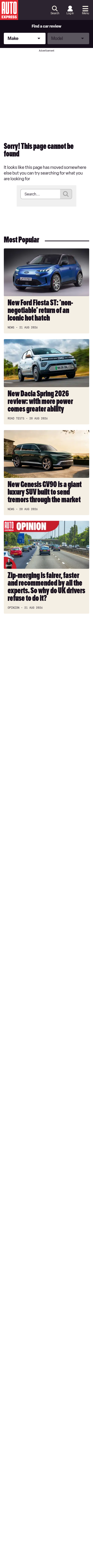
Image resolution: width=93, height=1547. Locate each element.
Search (55, 13)
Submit (66, 194)
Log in (70, 13)
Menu (85, 13)
